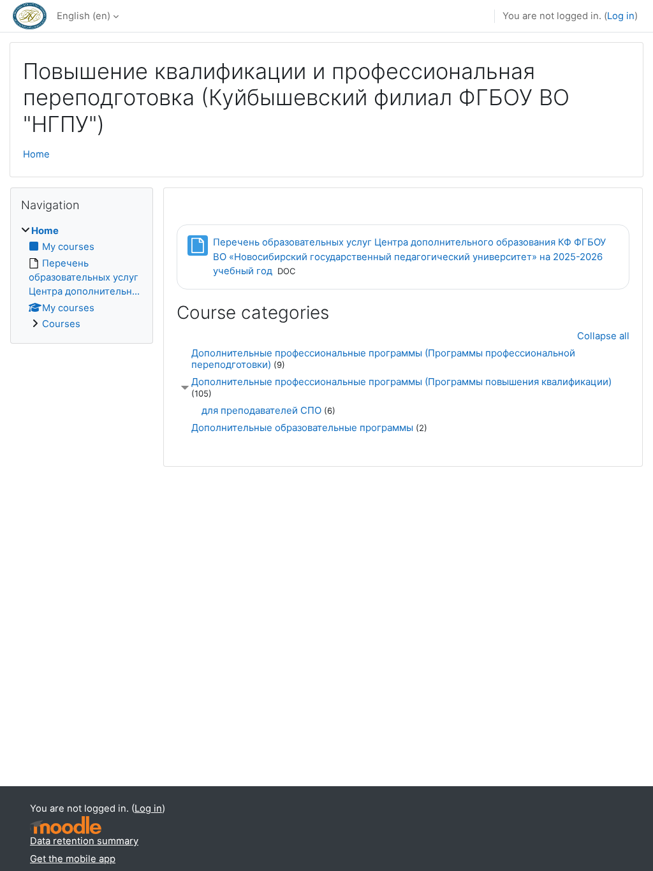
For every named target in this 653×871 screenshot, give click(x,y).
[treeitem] (81, 278)
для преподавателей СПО (261, 410)
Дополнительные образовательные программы (302, 427)
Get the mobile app (72, 859)
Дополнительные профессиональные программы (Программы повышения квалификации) (401, 382)
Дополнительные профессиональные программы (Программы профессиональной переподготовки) (383, 358)
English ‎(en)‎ (83, 16)
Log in (621, 16)
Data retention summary (84, 841)
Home (36, 154)
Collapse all (603, 336)
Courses (61, 324)
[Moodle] (65, 825)
